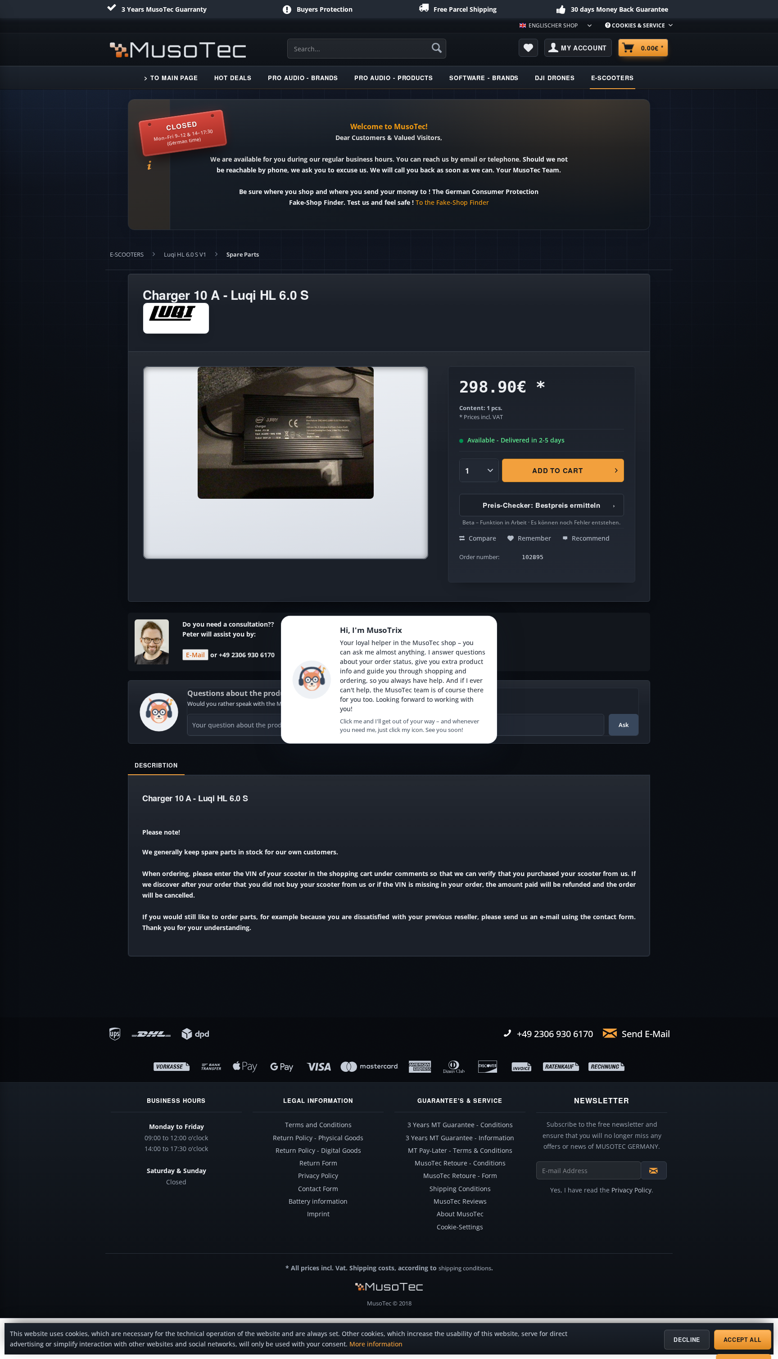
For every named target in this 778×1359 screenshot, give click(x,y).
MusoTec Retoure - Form (460, 1176)
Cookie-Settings (460, 1227)
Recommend (590, 538)
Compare (481, 538)
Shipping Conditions (460, 1189)
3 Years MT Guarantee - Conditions (460, 1125)
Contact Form (318, 1189)
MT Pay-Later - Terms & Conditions (460, 1151)
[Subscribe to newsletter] (654, 1170)
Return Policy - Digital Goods (318, 1151)
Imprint (318, 1214)
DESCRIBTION (156, 765)
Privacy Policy (318, 1176)
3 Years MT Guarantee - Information (460, 1138)
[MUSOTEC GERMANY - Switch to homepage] (178, 50)
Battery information (318, 1201)
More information (376, 1344)
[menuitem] (635, 25)
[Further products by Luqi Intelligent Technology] (176, 318)
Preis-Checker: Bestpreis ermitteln (549, 505)
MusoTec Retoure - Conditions (460, 1163)
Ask (624, 725)
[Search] (436, 48)
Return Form (318, 1163)
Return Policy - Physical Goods (318, 1138)
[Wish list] (528, 48)
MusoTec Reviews (460, 1201)
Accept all (743, 1340)
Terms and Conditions (318, 1125)
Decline (687, 1340)
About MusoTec (460, 1214)
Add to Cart (558, 470)
